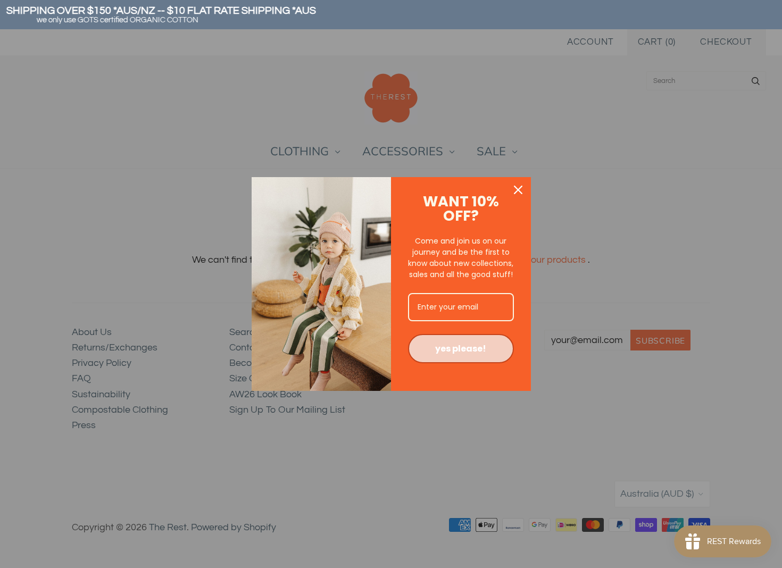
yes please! (460, 349)
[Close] (518, 190)
